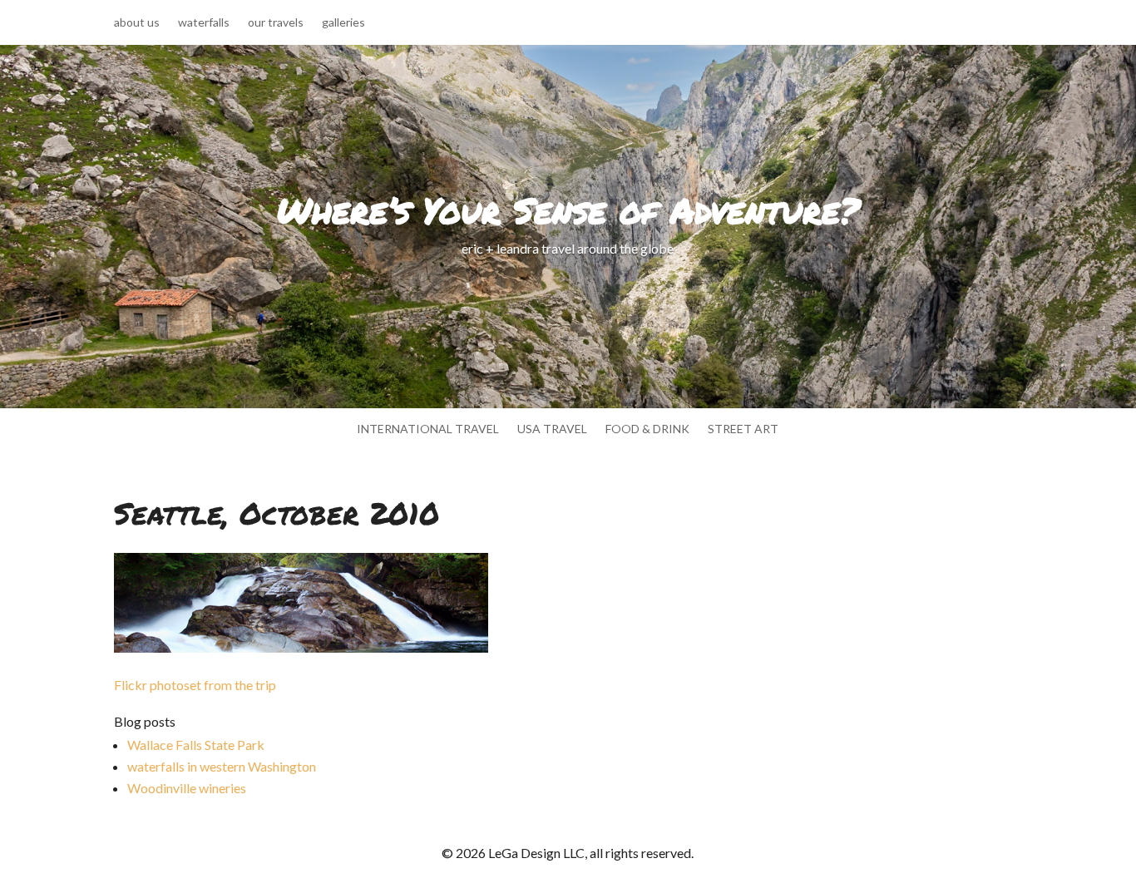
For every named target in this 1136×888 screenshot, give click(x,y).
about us (137, 23)
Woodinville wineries (186, 788)
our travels (276, 23)
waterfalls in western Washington (221, 766)
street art (743, 429)
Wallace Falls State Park (195, 744)
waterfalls (204, 23)
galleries (343, 23)
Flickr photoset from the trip (195, 685)
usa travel (552, 429)
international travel (428, 429)
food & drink (647, 429)
